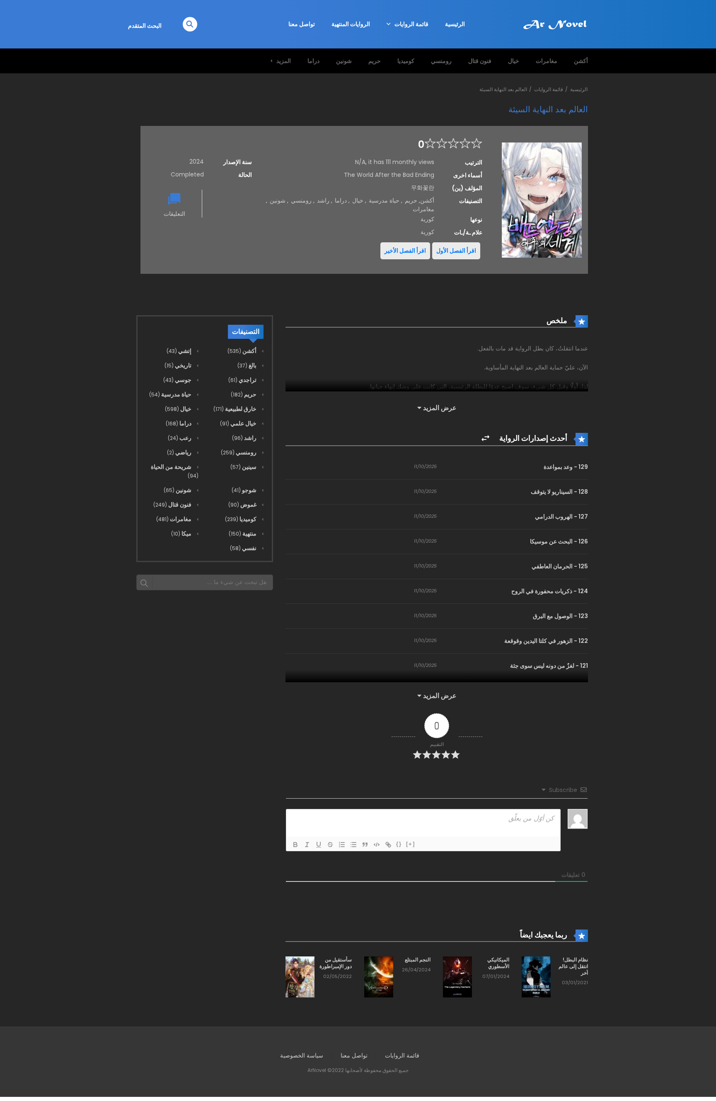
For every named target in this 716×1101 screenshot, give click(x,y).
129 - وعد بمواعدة (566, 467)
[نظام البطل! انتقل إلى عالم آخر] (536, 977)
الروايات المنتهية (350, 24)
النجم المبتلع (418, 959)
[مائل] (307, 845)
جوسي (178, 380)
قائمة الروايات (411, 24)
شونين (344, 61)
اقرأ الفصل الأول (456, 250)
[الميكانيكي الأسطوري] (457, 977)
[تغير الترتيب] (485, 438)
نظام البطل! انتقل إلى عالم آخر (573, 966)
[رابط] (388, 845)
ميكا (182, 533)
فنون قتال (479, 61)
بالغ (247, 365)
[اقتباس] (365, 845)
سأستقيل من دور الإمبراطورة (335, 963)
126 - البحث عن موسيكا (559, 541)
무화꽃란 (422, 188)
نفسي (244, 548)
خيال (513, 61)
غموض (243, 504)
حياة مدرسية (384, 200)
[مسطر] (318, 845)
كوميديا (405, 61)
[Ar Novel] (555, 23)
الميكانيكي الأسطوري (498, 963)
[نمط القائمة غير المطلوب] (353, 845)
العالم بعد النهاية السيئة (503, 89)
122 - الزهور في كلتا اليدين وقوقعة (546, 641)
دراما (313, 61)
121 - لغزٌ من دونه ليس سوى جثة (549, 666)
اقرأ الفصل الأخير (405, 250)
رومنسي (441, 61)
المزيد (283, 61)
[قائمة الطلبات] (342, 845)
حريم (374, 61)
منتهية (243, 533)
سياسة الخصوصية (301, 1055)
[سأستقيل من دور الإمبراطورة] (299, 977)
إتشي (180, 351)
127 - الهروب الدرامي (561, 516)
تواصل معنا (301, 24)
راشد (323, 200)
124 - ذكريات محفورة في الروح (549, 591)
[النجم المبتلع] (378, 977)
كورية (427, 232)
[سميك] (295, 845)
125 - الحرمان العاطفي (560, 566)
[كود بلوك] (376, 845)
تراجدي (243, 380)
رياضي (180, 452)
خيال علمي (239, 423)
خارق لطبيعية (235, 409)
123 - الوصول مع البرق (560, 616)
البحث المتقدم (145, 26)
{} (399, 844)
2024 (196, 161)
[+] (410, 844)
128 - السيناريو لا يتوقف (559, 492)
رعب (180, 438)
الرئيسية (455, 24)
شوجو (245, 490)
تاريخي (178, 365)
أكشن (581, 61)
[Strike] (330, 845)
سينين (244, 467)
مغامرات (546, 61)
